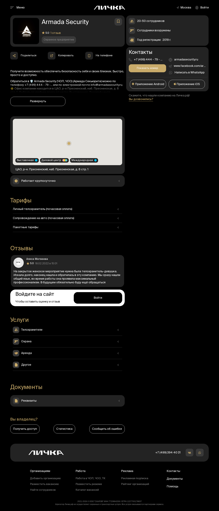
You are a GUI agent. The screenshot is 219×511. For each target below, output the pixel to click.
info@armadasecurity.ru (106, 85)
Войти (98, 297)
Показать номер (147, 68)
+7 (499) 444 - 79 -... (39, 85)
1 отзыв (56, 33)
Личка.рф (69, 504)
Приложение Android (149, 84)
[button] (186, 7)
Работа (80, 471)
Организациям (40, 471)
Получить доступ (25, 429)
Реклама (127, 471)
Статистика (64, 429)
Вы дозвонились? (141, 99)
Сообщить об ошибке (107, 429)
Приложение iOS (188, 84)
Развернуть (38, 101)
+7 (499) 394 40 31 (168, 452)
